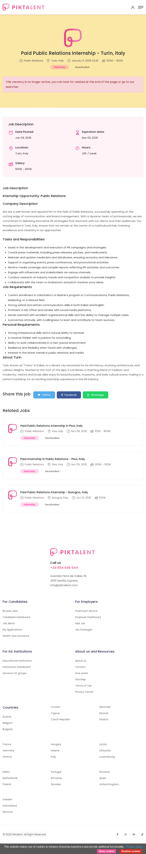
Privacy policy (134, 846)
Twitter (46, 395)
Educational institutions (17, 661)
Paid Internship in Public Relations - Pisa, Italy (52, 459)
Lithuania (105, 750)
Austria (7, 717)
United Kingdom (109, 784)
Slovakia (56, 784)
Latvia (103, 744)
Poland (7, 784)
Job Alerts (9, 623)
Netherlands (10, 778)
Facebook (70, 395)
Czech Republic (60, 719)
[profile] (132, 7)
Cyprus (55, 713)
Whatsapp (97, 395)
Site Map (80, 679)
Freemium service (86, 611)
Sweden (7, 799)
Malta (6, 772)
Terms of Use (83, 685)
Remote (8, 812)
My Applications (12, 629)
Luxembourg (107, 757)
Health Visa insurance (16, 636)
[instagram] (125, 834)
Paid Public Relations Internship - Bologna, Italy (54, 492)
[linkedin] (134, 834)
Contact (80, 667)
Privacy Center (84, 692)
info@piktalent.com (64, 585)
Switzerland (10, 805)
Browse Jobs (10, 611)
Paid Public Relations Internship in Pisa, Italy (51, 426)
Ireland (55, 750)
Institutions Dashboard (17, 667)
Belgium (8, 723)
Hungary (56, 744)
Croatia (55, 707)
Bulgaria (7, 729)
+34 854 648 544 (64, 567)
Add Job (80, 623)
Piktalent (17, 834)
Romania (56, 778)
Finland (103, 719)
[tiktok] (142, 834)
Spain (102, 778)
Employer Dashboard (88, 617)
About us (80, 661)
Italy (53, 757)
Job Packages (83, 629)
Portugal (56, 772)
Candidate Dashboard (16, 617)
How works (81, 673)
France (7, 744)
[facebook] (117, 834)
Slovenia (104, 772)
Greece (7, 757)
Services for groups (15, 673)
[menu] (140, 7)
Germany (8, 750)
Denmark (105, 707)
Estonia (103, 713)
